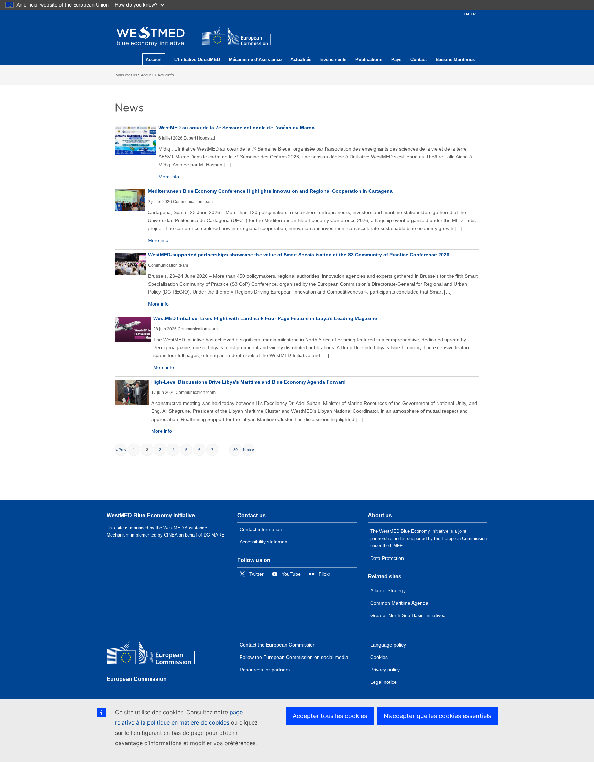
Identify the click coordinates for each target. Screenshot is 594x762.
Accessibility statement (264, 541)
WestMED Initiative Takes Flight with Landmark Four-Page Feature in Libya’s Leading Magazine (265, 318)
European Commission (137, 679)
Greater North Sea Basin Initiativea (408, 615)
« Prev (121, 450)
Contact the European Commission (278, 645)
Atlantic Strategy (388, 590)
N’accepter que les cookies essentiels (437, 715)
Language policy (388, 645)
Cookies (379, 657)
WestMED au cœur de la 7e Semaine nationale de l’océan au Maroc (236, 127)
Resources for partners (265, 669)
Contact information (261, 529)
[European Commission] (156, 654)
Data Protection (387, 558)
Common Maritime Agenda (399, 603)
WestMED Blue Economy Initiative (151, 515)
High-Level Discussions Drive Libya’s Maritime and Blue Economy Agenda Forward (248, 382)
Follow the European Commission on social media (294, 657)
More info (168, 176)
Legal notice (383, 682)
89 (235, 450)
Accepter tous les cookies (330, 715)
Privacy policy (385, 669)
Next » (248, 450)
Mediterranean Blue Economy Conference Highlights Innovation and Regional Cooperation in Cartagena (270, 191)
